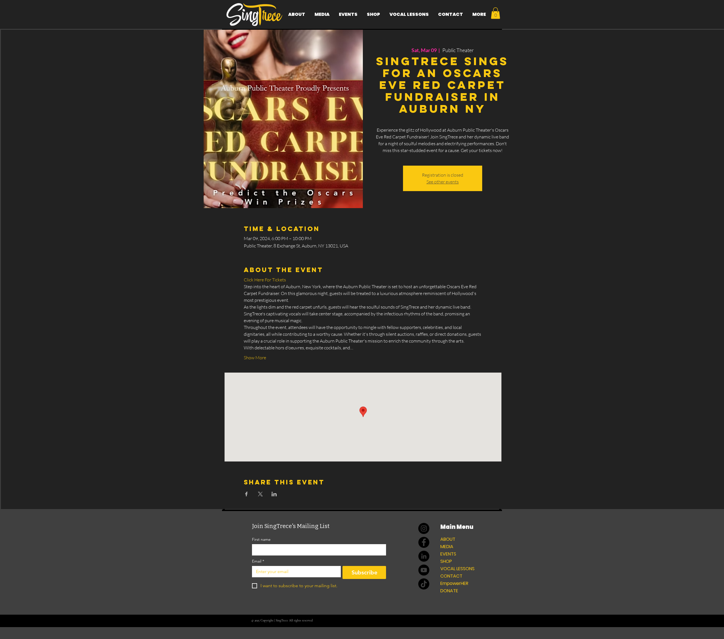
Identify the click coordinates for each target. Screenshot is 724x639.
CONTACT (451, 576)
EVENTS (448, 554)
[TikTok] (423, 583)
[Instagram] (423, 528)
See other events (442, 182)
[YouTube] (423, 570)
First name (261, 539)
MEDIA (446, 546)
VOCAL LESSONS (457, 568)
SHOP (446, 561)
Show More (255, 357)
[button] (495, 13)
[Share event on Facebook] (246, 494)
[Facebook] (423, 542)
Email (258, 561)
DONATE (449, 590)
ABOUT (447, 539)
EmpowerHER (454, 583)
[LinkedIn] (423, 556)
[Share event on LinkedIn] (274, 494)
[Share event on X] (260, 494)
